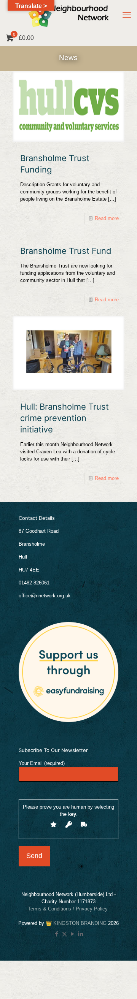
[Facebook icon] (56, 934)
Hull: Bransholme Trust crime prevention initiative (64, 418)
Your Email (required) (42, 763)
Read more (107, 218)
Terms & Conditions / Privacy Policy (68, 909)
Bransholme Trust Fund (66, 251)
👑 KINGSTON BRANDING (76, 923)
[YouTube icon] (72, 934)
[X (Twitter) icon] (64, 934)
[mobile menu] (126, 15)
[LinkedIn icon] (80, 934)
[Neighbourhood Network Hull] (68, 15)
